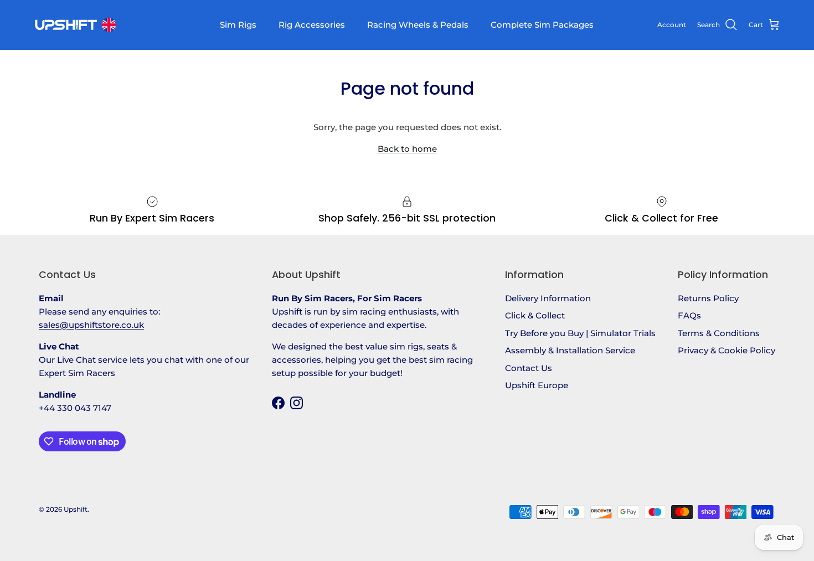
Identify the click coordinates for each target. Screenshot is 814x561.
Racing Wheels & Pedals (417, 24)
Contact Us (528, 368)
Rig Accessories (312, 24)
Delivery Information (548, 298)
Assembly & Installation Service (570, 350)
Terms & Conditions (719, 333)
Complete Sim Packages (542, 24)
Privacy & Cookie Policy (726, 350)
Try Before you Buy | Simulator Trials (580, 333)
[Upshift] (74, 25)
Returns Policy (708, 298)
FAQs (689, 315)
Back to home (407, 148)
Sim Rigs (238, 24)
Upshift (75, 509)
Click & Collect (535, 315)
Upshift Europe (536, 385)
